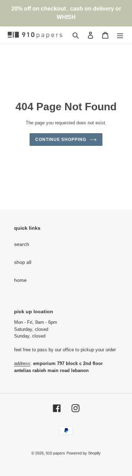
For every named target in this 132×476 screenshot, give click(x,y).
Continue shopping (60, 139)
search (21, 244)
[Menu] (120, 35)
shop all (22, 262)
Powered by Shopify (84, 453)
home (20, 280)
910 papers (55, 453)
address (22, 363)
